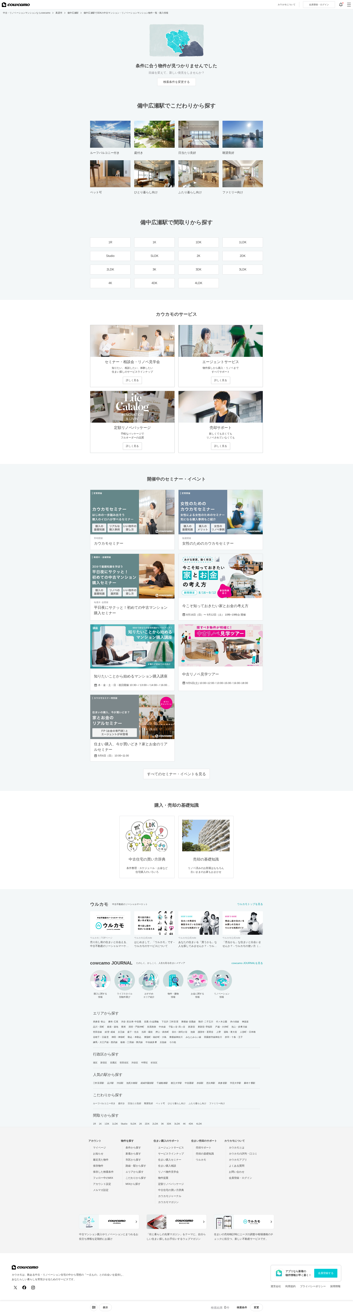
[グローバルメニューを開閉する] (349, 4)
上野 (218, 1032)
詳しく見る (132, 380)
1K (100, 1124)
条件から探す (133, 1147)
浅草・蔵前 (147, 1032)
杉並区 (154, 1062)
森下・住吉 (133, 1032)
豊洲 (123, 1027)
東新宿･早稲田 (205, 1027)
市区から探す (133, 1159)
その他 (172, 1042)
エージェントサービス (171, 1147)
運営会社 (276, 1286)
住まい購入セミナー (169, 1159)
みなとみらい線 (193, 1037)
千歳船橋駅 (162, 1083)
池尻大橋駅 (132, 1083)
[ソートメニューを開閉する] (93, 1307)
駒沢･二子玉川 (206, 1021)
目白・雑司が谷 (180, 1032)
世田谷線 (97, 1032)
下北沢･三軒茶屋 (170, 1021)
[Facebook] (24, 1287)
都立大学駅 (176, 1083)
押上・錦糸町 (162, 1032)
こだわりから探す (136, 1177)
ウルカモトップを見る (250, 904)
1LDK (115, 1124)
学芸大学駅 (235, 1083)
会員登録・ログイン (240, 1177)
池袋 (192, 1032)
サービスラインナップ (171, 1153)
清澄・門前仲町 (136, 1027)
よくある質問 (236, 1165)
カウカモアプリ (238, 1159)
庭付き (121, 1103)
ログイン (319, 4)
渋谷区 (134, 1062)
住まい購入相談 (167, 1165)
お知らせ (98, 1153)
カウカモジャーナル (169, 1196)
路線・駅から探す (136, 1165)
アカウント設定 (102, 1183)
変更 (256, 1307)
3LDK (177, 1124)
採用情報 (335, 1286)
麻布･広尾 (113, 1021)
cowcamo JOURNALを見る (247, 963)
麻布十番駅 (249, 1083)
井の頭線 (234, 1021)
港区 (95, 1062)
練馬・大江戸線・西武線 (105, 1042)
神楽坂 (245, 1021)
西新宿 (191, 1027)
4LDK (199, 1124)
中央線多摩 (151, 1042)
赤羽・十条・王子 (234, 1037)
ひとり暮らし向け (177, 1103)
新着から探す (133, 1153)
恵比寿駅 (210, 1083)
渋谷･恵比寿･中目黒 (131, 1021)
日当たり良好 (134, 1103)
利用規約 (290, 1286)
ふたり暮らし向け (197, 1103)
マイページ (99, 1147)
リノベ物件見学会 (168, 1171)
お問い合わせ (236, 1171)
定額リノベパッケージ (171, 1183)
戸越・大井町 (222, 1027)
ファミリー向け (217, 1103)
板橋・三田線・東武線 (131, 1042)
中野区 (144, 1062)
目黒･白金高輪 (151, 1021)
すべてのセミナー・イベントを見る (176, 774)
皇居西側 (151, 1027)
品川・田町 (98, 1027)
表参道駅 (222, 1083)
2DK (147, 1124)
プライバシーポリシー (313, 1286)
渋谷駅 (120, 1083)
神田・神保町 (118, 1037)
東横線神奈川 (176, 1037)
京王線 (121, 1032)
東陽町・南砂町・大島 (155, 1037)
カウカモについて (286, 4)
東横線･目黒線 (188, 1021)
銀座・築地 (112, 1027)
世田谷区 (124, 1062)
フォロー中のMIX (103, 1177)
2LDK (155, 1124)
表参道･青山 (99, 1021)
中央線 (162, 1027)
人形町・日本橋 (248, 1032)
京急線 (163, 1042)
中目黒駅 (189, 1083)
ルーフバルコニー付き (104, 1103)
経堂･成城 (110, 1032)
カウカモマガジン (168, 1202)
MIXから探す (133, 1183)
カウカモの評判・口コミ (243, 1153)
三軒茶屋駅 (98, 1083)
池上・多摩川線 (239, 1027)
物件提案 (163, 1177)
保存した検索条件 (103, 1171)
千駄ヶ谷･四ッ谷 (177, 1027)
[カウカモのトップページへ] (16, 4)
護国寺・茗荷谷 (205, 1032)
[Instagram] (33, 1287)
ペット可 (160, 1103)
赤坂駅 (200, 1083)
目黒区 (113, 1062)
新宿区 (103, 1062)
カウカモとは (236, 1147)
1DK (107, 1124)
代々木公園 (221, 1021)
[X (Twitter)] (15, 1287)
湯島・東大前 (230, 1032)
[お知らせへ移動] (341, 4)
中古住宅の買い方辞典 (171, 1189)
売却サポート (203, 1147)
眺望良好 (148, 1103)
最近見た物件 (100, 1159)
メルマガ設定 (100, 1189)
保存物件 (98, 1165)
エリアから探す (135, 1171)
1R (94, 1124)
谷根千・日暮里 (101, 1037)
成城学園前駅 (147, 1083)
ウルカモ (201, 1159)
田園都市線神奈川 (213, 1037)
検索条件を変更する (176, 81)
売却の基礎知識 (205, 1153)
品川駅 (110, 1083)
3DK (169, 1124)
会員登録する (326, 1273)
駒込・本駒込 (134, 1037)
